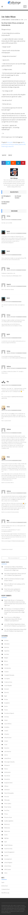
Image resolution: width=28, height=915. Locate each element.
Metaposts (7, 765)
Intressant (9, 142)
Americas (6, 647)
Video (5, 873)
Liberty (6, 755)
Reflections (7, 827)
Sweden (6, 855)
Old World (6, 789)
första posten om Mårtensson (19, 357)
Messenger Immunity (9, 762)
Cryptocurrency (8, 682)
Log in (2, 882)
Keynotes (6, 748)
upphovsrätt (22, 144)
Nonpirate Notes (8, 782)
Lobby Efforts (7, 758)
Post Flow (6, 810)
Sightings (6, 838)
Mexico (6, 768)
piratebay (15, 144)
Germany (6, 716)
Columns (6, 671)
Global (5, 720)
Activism (6, 640)
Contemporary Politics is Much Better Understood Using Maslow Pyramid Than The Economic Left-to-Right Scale (15, 568)
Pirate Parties (7, 807)
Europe (6, 699)
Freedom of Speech (9, 713)
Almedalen (7, 644)
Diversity (6, 692)
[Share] (4, 163)
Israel (5, 744)
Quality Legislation (8, 821)
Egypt (5, 696)
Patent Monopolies (9, 793)
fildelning (4, 146)
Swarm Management (9, 852)
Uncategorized (8, 859)
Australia (6, 654)
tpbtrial (10, 155)
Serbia (5, 834)
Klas (8, 382)
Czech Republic (8, 685)
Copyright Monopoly (6, 19)
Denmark (6, 689)
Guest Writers (7, 723)
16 (26, 19)
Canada (6, 664)
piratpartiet (10, 146)
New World (7, 775)
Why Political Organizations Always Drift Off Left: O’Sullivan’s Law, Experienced (13, 619)
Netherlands (7, 772)
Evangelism (7, 703)
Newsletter (7, 779)
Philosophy (7, 800)
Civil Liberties (7, 668)
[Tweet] (8, 163)
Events (6, 706)
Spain (5, 841)
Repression (7, 831)
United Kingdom (8, 862)
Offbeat (6, 786)
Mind (8, 520)
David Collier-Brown (9, 600)
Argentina (6, 650)
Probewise (8, 912)
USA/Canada (7, 869)
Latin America (7, 751)
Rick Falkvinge (15, 19)
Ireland (6, 741)
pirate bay (10, 144)
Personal (6, 796)
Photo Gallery (7, 803)
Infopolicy (6, 734)
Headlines (6, 727)
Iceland (6, 730)
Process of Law (8, 817)
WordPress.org (5, 892)
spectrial (4, 155)
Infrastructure (7, 737)
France (6, 709)
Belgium (6, 657)
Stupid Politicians (8, 845)
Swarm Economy (8, 848)
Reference (7, 824)
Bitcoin (6, 661)
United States (7, 866)
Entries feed (4, 885)
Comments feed (5, 889)
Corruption (7, 678)
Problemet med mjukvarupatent (18, 541)
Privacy (6, 814)
